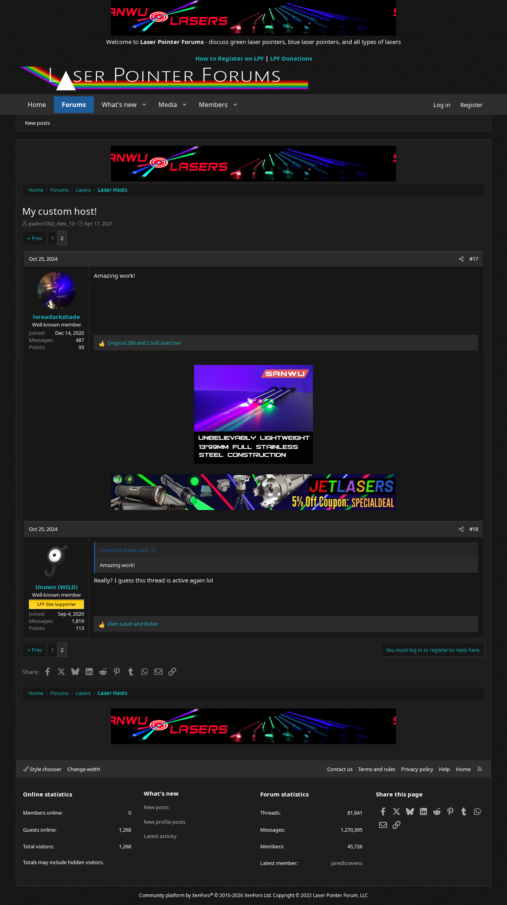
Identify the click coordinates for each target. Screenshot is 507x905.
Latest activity (160, 836)
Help (444, 769)
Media (167, 104)
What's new (119, 104)
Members (213, 104)
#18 (473, 529)
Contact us (340, 769)
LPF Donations (291, 58)
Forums (74, 104)
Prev (37, 238)
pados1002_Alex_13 (51, 223)
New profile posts (164, 821)
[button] (144, 104)
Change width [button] (83, 769)
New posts (37, 122)
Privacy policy (417, 769)
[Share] (461, 258)
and (144, 342)
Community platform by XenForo (205, 895)
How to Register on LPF (229, 58)
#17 (473, 258)
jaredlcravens (346, 863)
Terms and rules (376, 769)
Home (37, 104)
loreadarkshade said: (124, 550)
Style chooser (45, 769)
